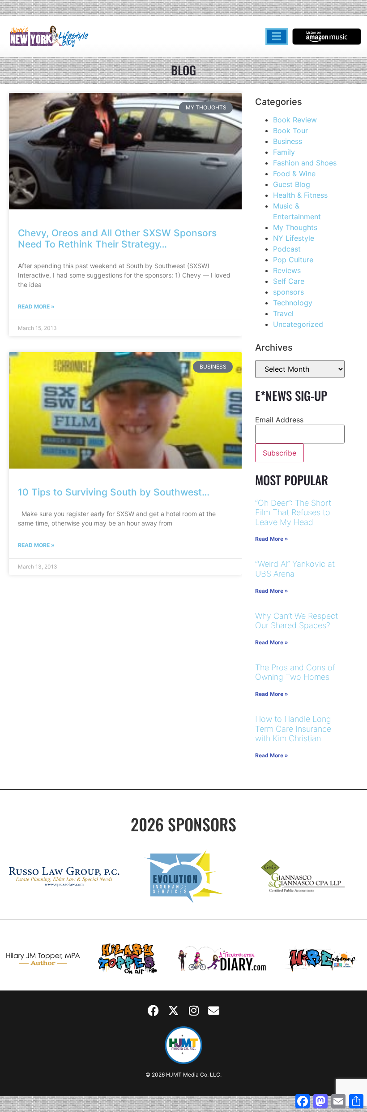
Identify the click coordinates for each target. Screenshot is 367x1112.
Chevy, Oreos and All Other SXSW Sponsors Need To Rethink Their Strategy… (117, 238)
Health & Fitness (300, 195)
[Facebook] (153, 1011)
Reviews (287, 270)
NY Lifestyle (293, 238)
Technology (292, 302)
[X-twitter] (174, 1011)
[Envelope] (214, 1011)
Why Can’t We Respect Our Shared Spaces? (296, 620)
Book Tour (290, 130)
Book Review (295, 119)
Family (284, 152)
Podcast (287, 248)
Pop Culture (293, 259)
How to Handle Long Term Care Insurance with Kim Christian (293, 728)
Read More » (36, 306)
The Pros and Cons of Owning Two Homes (295, 672)
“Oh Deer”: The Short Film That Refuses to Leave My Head (293, 512)
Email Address (279, 419)
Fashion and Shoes (305, 162)
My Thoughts (295, 227)
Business (287, 141)
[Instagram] (194, 1011)
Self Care (288, 281)
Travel (283, 313)
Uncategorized (298, 324)
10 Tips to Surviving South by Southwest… (113, 492)
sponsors (288, 291)
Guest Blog (291, 184)
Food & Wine (294, 173)
